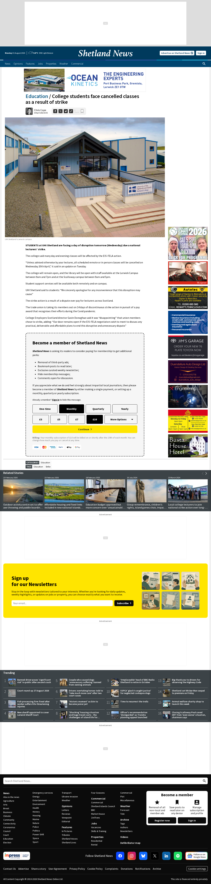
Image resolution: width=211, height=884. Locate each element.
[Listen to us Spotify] (178, 856)
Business (7, 812)
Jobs (94, 823)
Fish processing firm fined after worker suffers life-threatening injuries (33, 704)
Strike (48, 466)
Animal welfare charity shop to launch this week (188, 702)
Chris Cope (40, 110)
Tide (122, 813)
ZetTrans (95, 817)
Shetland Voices (70, 838)
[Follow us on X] (155, 856)
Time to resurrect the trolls (134, 701)
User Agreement (57, 868)
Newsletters (126, 831)
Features (67, 827)
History (36, 811)
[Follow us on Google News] (196, 856)
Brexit (6, 808)
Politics (36, 830)
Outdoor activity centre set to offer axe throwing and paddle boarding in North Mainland (23, 507)
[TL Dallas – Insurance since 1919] (188, 322)
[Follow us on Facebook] (120, 856)
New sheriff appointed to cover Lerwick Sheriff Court (33, 713)
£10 (95, 419)
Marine (36, 819)
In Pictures (67, 831)
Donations (127, 868)
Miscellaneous (127, 800)
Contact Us (9, 868)
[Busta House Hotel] (188, 445)
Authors (124, 827)
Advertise (23, 868)
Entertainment (40, 800)
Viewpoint (67, 817)
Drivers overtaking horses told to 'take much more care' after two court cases (86, 693)
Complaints (111, 868)
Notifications (142, 868)
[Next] (206, 473)
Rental (94, 844)
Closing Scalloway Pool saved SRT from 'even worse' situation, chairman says (189, 715)
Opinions (67, 806)
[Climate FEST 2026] (188, 228)
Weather (66, 800)
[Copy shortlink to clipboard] (71, 111)
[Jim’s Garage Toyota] (188, 347)
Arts (5, 804)
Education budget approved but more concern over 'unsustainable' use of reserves (105, 507)
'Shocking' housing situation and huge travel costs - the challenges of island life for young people (84, 716)
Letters (65, 810)
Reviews (66, 813)
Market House (98, 813)
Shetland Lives (69, 842)
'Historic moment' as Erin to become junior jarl (83, 702)
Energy (36, 796)
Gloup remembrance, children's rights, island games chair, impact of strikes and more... (146, 507)
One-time (45, 408)
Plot (122, 796)
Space (36, 838)
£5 (58, 419)
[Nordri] (188, 396)
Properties (97, 837)
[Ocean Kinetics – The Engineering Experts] (85, 80)
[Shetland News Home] (105, 58)
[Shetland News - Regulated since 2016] (16, 856)
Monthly (71, 408)
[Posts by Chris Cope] (29, 111)
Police (36, 826)
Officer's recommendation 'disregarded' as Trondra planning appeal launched (133, 715)
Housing (37, 815)
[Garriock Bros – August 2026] (188, 421)
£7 (76, 419)
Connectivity (9, 823)
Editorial (66, 821)
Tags (122, 823)
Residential (96, 840)
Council (6, 831)
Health (36, 807)
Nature (36, 823)
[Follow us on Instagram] (132, 856)
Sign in (201, 53)
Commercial (98, 798)
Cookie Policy (95, 868)
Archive (124, 819)
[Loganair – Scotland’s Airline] (188, 272)
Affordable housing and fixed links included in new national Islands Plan (63, 507)
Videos (124, 837)
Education (37, 96)
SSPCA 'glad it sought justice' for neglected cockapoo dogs (135, 692)
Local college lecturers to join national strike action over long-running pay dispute (186, 507)
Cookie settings (197, 868)
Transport (66, 792)
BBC (93, 810)
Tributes (66, 834)
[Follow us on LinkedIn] (166, 856)
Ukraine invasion (70, 796)
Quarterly (98, 408)
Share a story (38, 868)
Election (7, 842)
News (6, 793)
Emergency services (43, 792)
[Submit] (204, 781)
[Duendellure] (188, 371)
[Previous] (202, 473)
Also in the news (11, 797)
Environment (39, 804)
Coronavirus (9, 827)
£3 (40, 419)
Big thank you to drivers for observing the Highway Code (186, 681)
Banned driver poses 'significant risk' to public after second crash (34, 681)
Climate (7, 815)
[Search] (204, 63)
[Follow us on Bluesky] (143, 856)
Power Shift (38, 834)
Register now (162, 820)
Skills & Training (98, 831)
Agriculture (8, 800)
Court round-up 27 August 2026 (33, 690)
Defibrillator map (130, 842)
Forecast (124, 810)
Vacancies (96, 827)
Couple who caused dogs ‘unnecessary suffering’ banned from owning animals (85, 682)
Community (8, 819)
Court (6, 834)
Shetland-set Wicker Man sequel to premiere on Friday (188, 692)
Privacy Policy (77, 868)
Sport (35, 842)
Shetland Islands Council (103, 806)
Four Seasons (98, 792)
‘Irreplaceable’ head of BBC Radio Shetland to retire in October (137, 681)
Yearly (124, 408)
